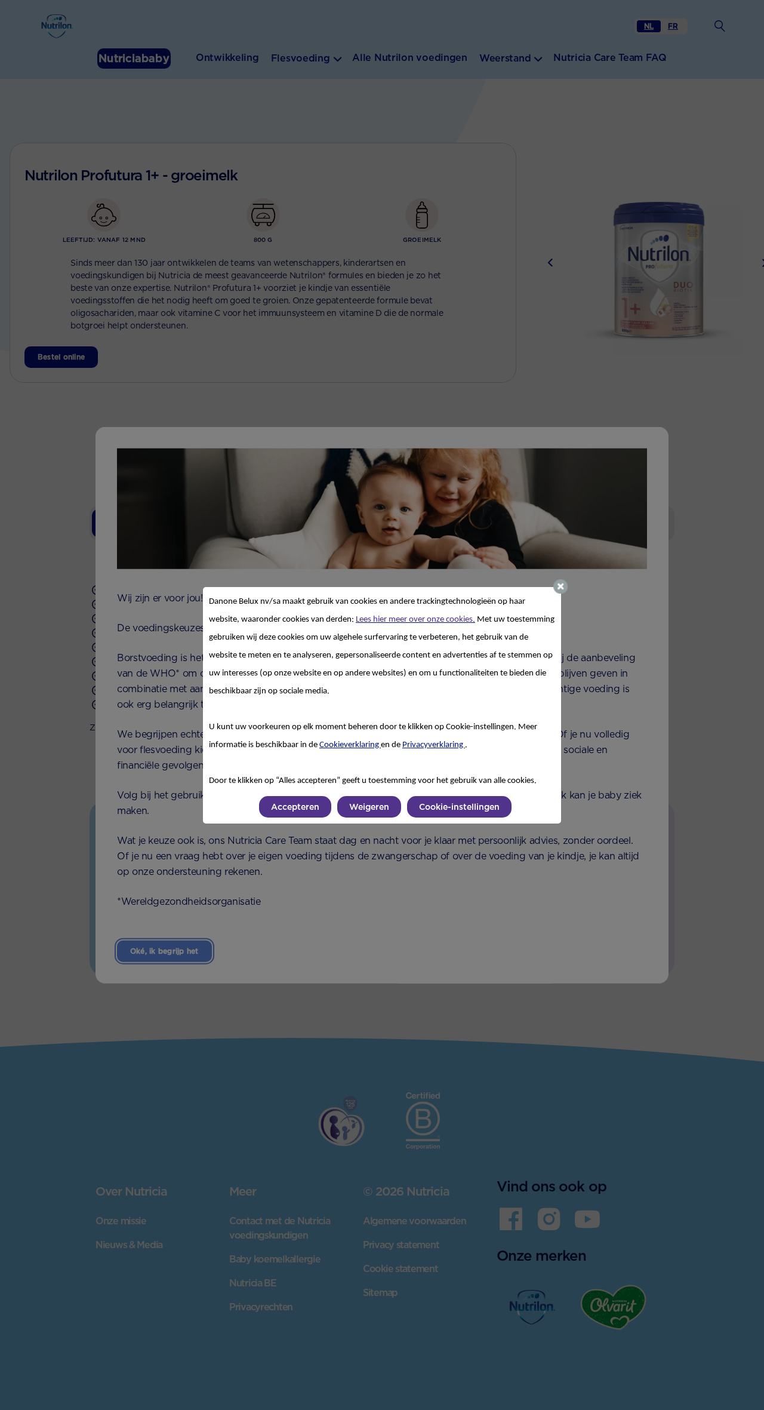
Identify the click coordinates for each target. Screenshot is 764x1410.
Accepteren (295, 807)
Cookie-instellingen (459, 807)
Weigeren (369, 807)
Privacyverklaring (433, 745)
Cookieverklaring (350, 745)
